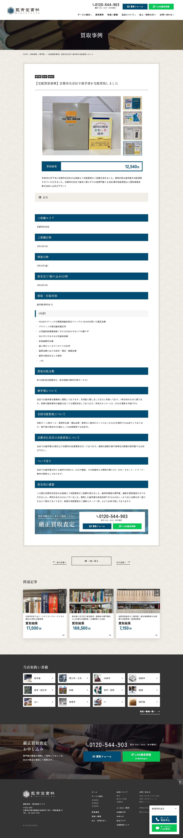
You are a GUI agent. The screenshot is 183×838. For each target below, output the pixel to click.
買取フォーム (137, 6)
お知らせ (120, 816)
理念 (118, 796)
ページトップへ (179, 783)
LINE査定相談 (162, 6)
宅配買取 (95, 806)
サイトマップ (144, 812)
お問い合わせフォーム (147, 799)
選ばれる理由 (122, 799)
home (25, 54)
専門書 (42, 54)
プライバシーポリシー (148, 808)
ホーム (94, 792)
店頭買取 (95, 803)
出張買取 (95, 800)
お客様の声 (121, 812)
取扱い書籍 (112, 14)
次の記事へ (121, 562)
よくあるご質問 (123, 808)
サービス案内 (97, 796)
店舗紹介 (120, 802)
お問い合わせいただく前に (149, 796)
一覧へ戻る (93, 560)
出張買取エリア (123, 825)
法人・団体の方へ (147, 14)
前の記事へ (62, 562)
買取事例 (99, 14)
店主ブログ (121, 820)
